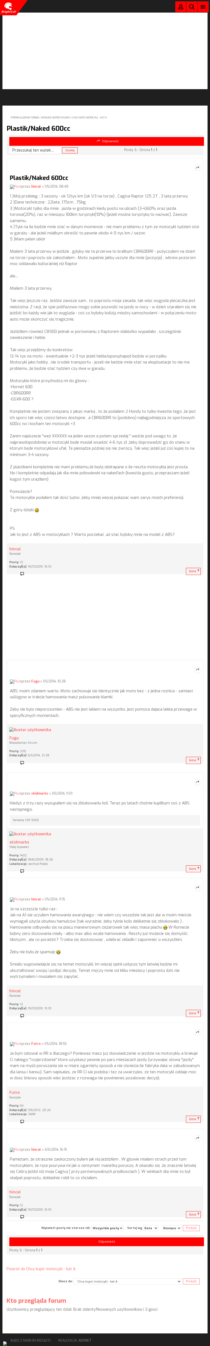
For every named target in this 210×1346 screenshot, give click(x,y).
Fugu (35, 681)
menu (203, 6)
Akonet (85, 1340)
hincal (36, 186)
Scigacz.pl (8, 7)
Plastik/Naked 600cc (38, 128)
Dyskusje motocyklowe (55, 117)
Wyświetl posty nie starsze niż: (66, 1228)
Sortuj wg (135, 1228)
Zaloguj (180, 8)
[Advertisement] (105, 51)
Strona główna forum (25, 117)
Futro (36, 1044)
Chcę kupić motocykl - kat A (89, 117)
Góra (192, 571)
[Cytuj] (197, 168)
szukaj (192, 6)
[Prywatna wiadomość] (24, 574)
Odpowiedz (110, 141)
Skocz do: (65, 1281)
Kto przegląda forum (36, 1301)
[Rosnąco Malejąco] (172, 1228)
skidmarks (39, 794)
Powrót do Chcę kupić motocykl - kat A (41, 1269)
